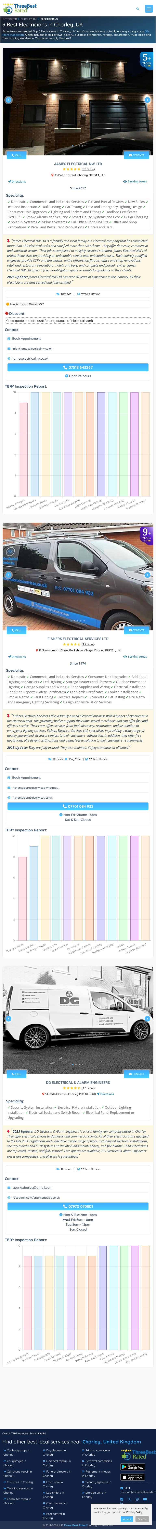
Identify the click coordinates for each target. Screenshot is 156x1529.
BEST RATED (10, 19)
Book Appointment (26, 338)
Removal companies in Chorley (97, 1463)
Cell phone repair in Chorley (17, 1474)
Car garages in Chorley (14, 1463)
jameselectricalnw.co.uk (31, 358)
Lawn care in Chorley (53, 1484)
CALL (17, 155)
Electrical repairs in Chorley (57, 1463)
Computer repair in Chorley (17, 1501)
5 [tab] (84, 620)
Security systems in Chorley (96, 1484)
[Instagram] (137, 1499)
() (88, 169)
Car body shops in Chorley (16, 1452)
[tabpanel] (78, 101)
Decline (142, 1519)
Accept (127, 1519)
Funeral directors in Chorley (57, 1474)
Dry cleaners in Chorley (54, 1452)
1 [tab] (72, 145)
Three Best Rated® (76, 1525)
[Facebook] (121, 1499)
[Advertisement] (78, 1400)
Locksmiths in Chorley (53, 1495)
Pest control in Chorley (54, 1516)
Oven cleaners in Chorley (55, 1505)
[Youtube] (145, 1499)
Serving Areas (137, 181)
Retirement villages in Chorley (96, 1474)
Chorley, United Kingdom (111, 1442)
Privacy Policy (134, 1512)
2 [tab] (76, 145)
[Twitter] (129, 1499)
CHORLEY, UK (29, 19)
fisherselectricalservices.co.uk (33, 797)
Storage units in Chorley (94, 1495)
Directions (19, 181)
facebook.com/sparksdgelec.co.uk (36, 1197)
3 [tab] (79, 145)
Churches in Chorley (20, 1482)
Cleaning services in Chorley (18, 1490)
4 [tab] (82, 145)
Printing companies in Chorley (96, 1452)
